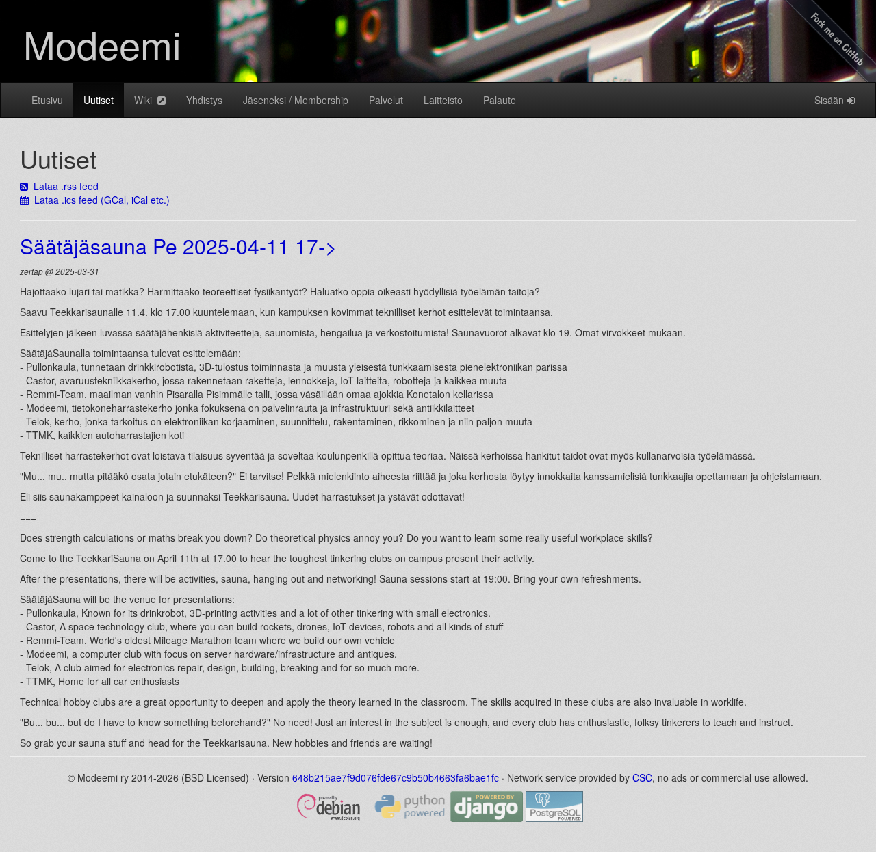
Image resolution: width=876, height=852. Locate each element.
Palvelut (386, 100)
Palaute (499, 100)
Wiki (145, 100)
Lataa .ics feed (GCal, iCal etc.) (99, 200)
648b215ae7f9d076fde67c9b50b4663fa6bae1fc (395, 777)
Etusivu (47, 100)
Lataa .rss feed (63, 186)
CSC (642, 777)
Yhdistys (204, 100)
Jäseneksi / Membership (295, 100)
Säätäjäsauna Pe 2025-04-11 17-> (178, 246)
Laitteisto (443, 100)
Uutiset (98, 100)
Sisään (830, 100)
